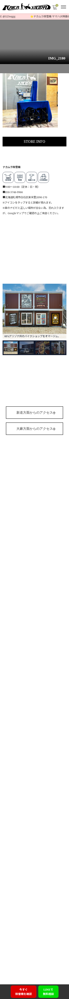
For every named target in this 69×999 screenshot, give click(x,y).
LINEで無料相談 (48, 992)
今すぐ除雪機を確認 (23, 992)
